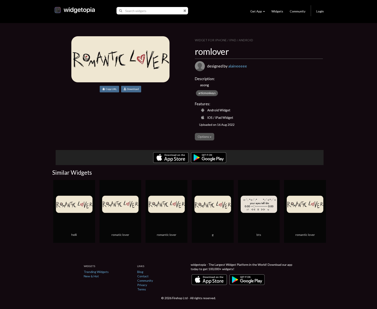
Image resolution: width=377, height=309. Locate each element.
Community (297, 11)
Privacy (142, 285)
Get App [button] (256, 11)
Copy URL (111, 89)
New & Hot (91, 276)
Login (320, 11)
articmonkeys (207, 93)
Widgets (277, 11)
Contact (143, 276)
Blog (140, 272)
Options (204, 136)
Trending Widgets (96, 272)
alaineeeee (237, 66)
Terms (141, 289)
